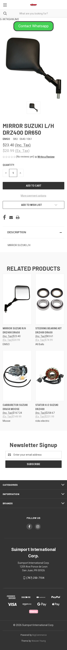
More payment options (33, 195)
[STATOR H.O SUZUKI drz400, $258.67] (50, 375)
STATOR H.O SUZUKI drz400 (46, 407)
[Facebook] (4, 217)
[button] (33, 26)
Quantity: (9, 165)
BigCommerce (39, 635)
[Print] (17, 217)
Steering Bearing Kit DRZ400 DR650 (48, 330)
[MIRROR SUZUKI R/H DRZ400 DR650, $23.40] (17, 299)
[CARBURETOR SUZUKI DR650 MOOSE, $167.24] (17, 375)
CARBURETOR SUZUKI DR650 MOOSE (15, 407)
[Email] (11, 217)
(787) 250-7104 (35, 577)
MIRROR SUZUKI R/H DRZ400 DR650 (14, 330)
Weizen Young (38, 641)
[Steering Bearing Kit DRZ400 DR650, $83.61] (50, 299)
